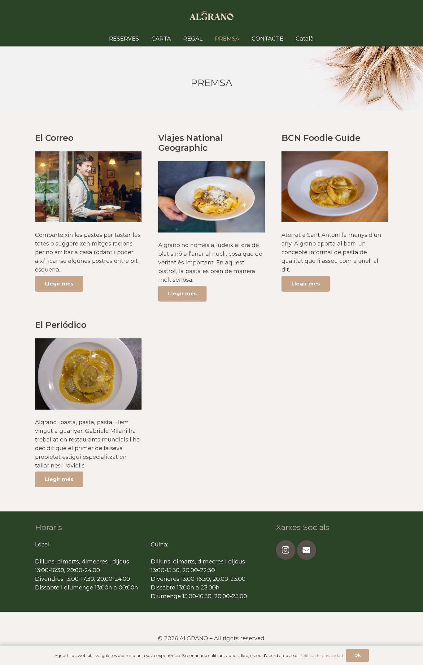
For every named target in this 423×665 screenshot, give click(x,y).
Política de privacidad (321, 655)
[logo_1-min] (212, 15)
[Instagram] (285, 550)
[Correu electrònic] (306, 550)
